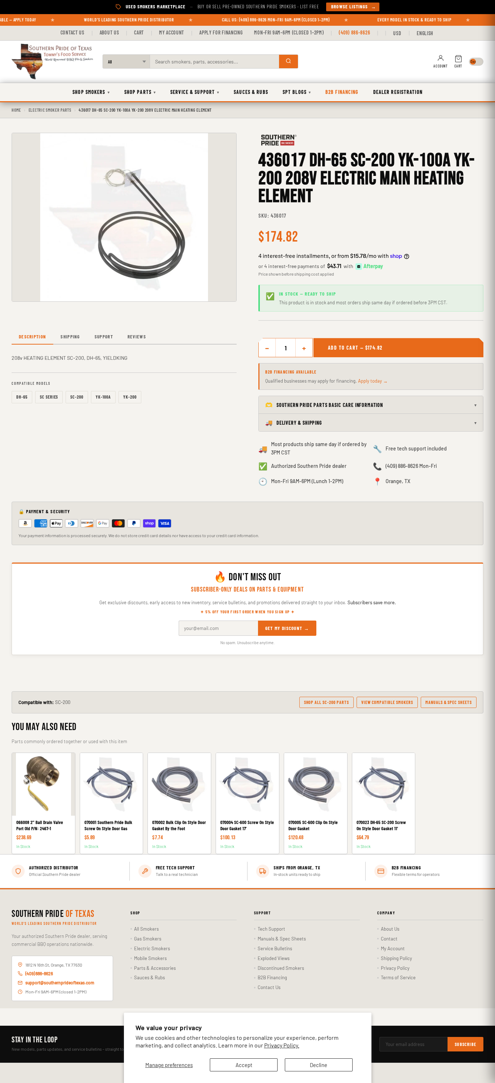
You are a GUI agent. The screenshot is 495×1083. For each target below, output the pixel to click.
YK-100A (103, 396)
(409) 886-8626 (354, 32)
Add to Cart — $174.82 (355, 348)
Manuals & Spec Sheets (448, 702)
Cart (139, 32)
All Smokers (146, 929)
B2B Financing (342, 92)
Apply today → (373, 381)
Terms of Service (398, 977)
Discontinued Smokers (281, 968)
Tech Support (271, 929)
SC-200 (76, 396)
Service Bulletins (275, 948)
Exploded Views (274, 958)
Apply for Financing (220, 32)
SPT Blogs (297, 92)
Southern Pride (53, 914)
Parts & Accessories (155, 968)
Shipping (70, 336)
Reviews (137, 336)
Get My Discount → (287, 628)
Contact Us (72, 32)
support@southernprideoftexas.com (59, 982)
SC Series (49, 396)
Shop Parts (140, 92)
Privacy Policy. (281, 1045)
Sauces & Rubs (251, 92)
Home (16, 109)
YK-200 (130, 396)
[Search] (288, 61)
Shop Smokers (91, 92)
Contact (389, 939)
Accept (244, 1065)
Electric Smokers (152, 948)
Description (32, 336)
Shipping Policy (396, 958)
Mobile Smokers (150, 958)
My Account (171, 32)
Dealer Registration (398, 92)
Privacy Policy (395, 968)
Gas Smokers (147, 939)
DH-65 (22, 396)
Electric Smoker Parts (50, 109)
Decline (318, 1065)
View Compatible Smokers (387, 702)
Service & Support (194, 92)
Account (440, 66)
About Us (109, 32)
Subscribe (465, 1044)
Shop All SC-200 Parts (326, 702)
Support (104, 336)
